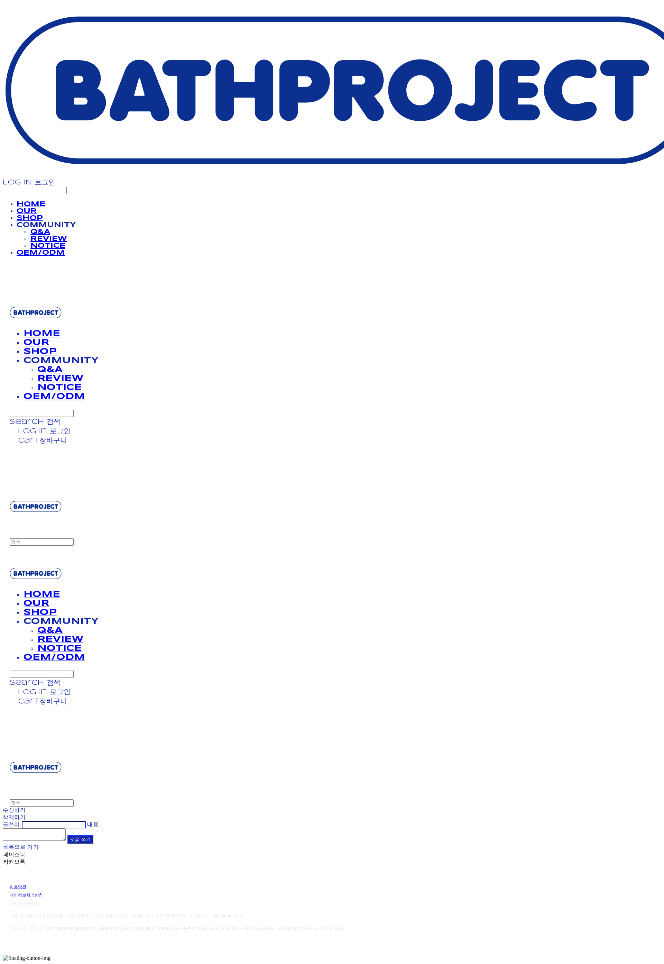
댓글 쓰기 (80, 839)
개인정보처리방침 (26, 895)
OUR (27, 211)
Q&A (40, 232)
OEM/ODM (41, 252)
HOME (31, 204)
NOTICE (47, 246)
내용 (93, 824)
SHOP (30, 218)
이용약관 (18, 886)
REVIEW (48, 239)
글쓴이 (11, 824)
